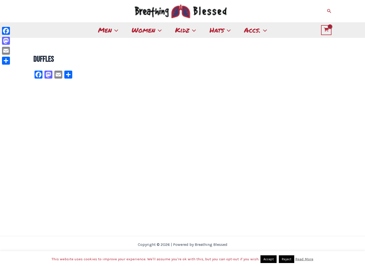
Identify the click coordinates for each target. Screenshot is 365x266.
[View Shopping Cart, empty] (326, 30)
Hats (217, 30)
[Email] (6, 51)
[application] (115, 30)
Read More (304, 259)
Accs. (252, 30)
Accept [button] (268, 259)
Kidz (182, 30)
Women (143, 30)
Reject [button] (286, 259)
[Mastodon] (6, 41)
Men (105, 30)
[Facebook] (6, 31)
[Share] (6, 61)
